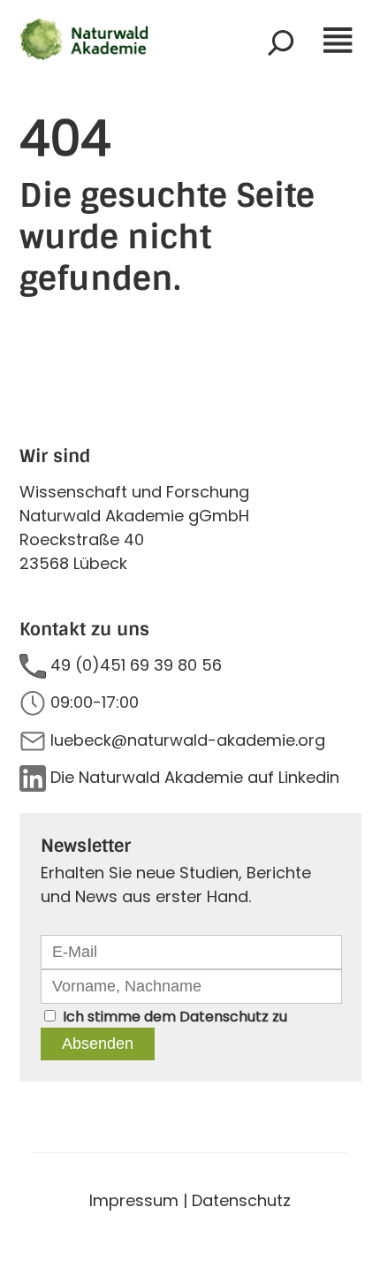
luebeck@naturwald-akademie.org (187, 740)
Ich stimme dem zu (175, 1016)
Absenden (97, 1043)
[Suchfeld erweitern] (281, 42)
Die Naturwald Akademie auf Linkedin (194, 777)
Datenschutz (224, 1016)
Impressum (134, 1200)
